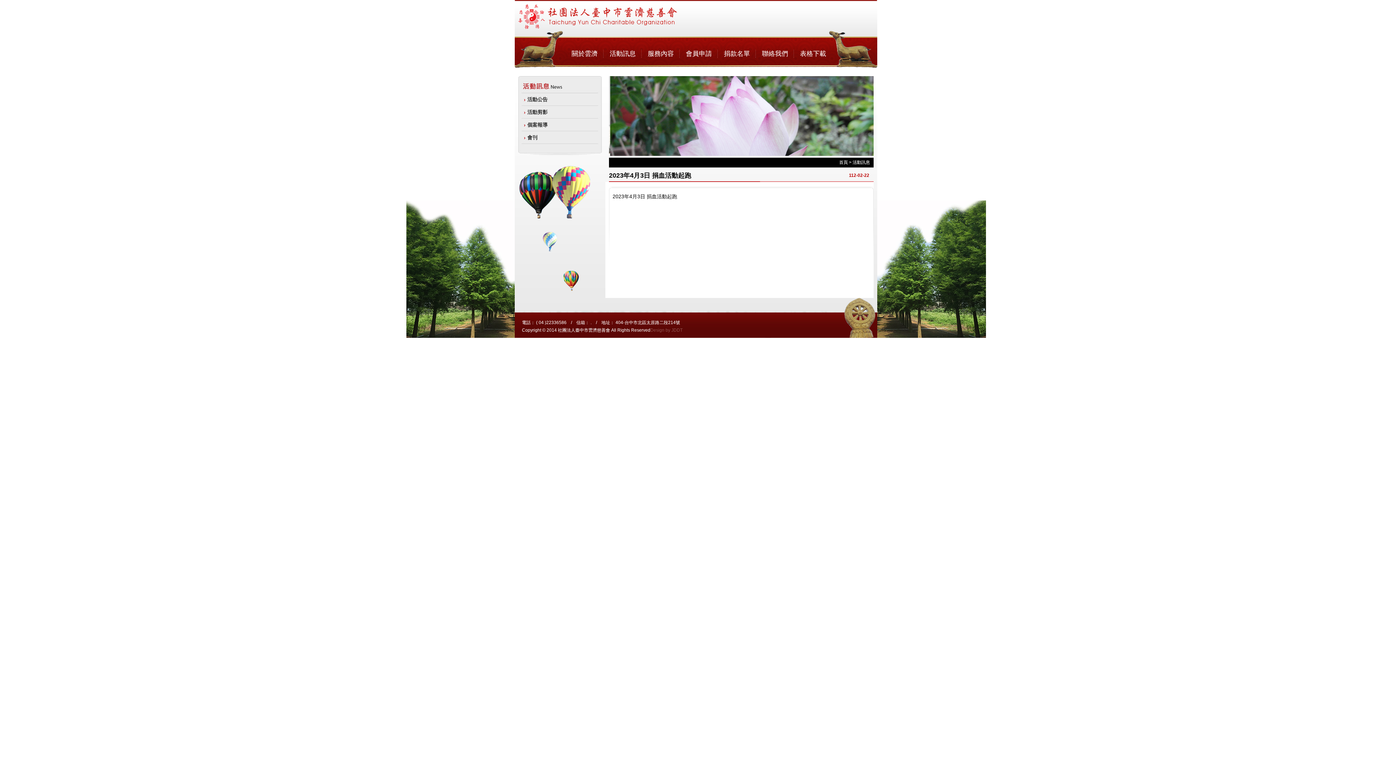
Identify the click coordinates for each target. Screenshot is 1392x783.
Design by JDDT (666, 330)
